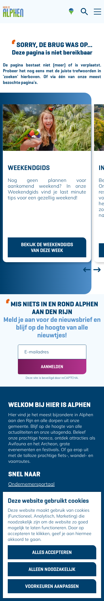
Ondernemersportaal (31, 484)
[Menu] (97, 11)
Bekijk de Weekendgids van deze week (47, 247)
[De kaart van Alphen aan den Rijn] (71, 11)
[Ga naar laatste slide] (86, 269)
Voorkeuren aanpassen (52, 586)
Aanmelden (52, 366)
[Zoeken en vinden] (84, 11)
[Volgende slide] (96, 269)
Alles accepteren (52, 552)
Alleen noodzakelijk (52, 569)
